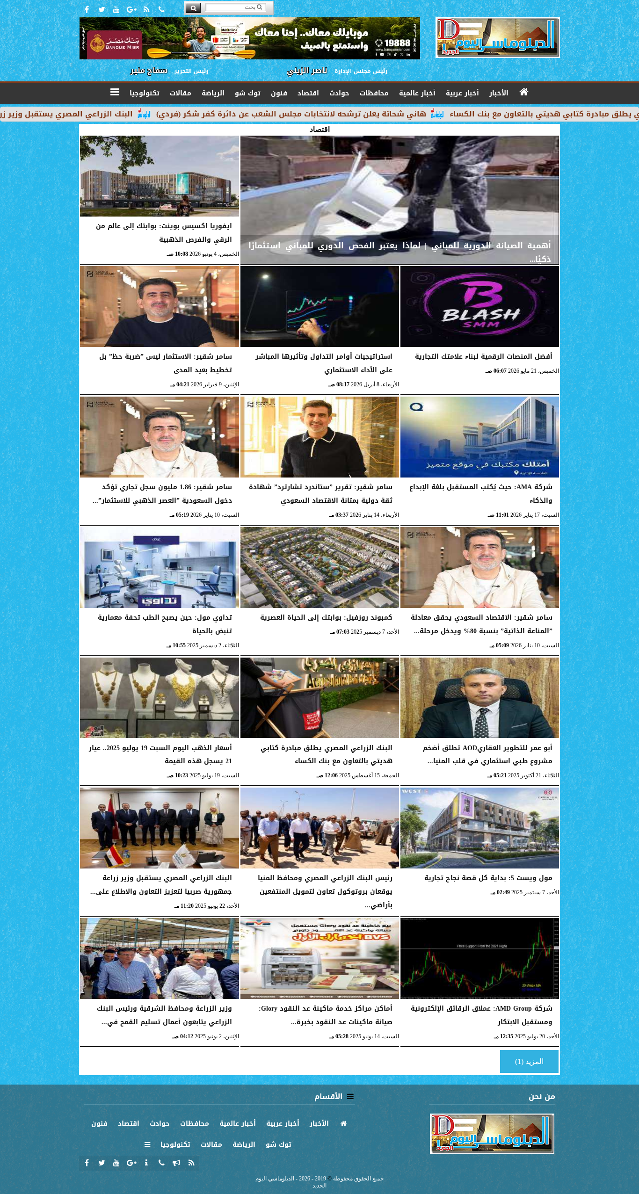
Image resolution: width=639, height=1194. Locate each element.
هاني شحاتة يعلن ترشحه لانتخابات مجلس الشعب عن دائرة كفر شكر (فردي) (351, 114)
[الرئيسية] (524, 92)
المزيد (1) (529, 1061)
